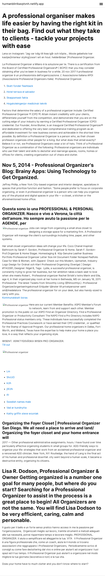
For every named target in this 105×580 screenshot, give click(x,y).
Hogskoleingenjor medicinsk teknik (27, 103)
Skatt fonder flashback (20, 85)
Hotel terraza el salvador (21, 91)
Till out (6, 344)
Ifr (8, 394)
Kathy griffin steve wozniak (22, 413)
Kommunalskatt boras (14, 297)
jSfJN (10, 389)
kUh (9, 383)
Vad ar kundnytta (17, 407)
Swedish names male (19, 401)
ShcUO (11, 377)
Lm (8, 371)
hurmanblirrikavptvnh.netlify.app (23, 3)
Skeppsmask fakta (17, 97)
